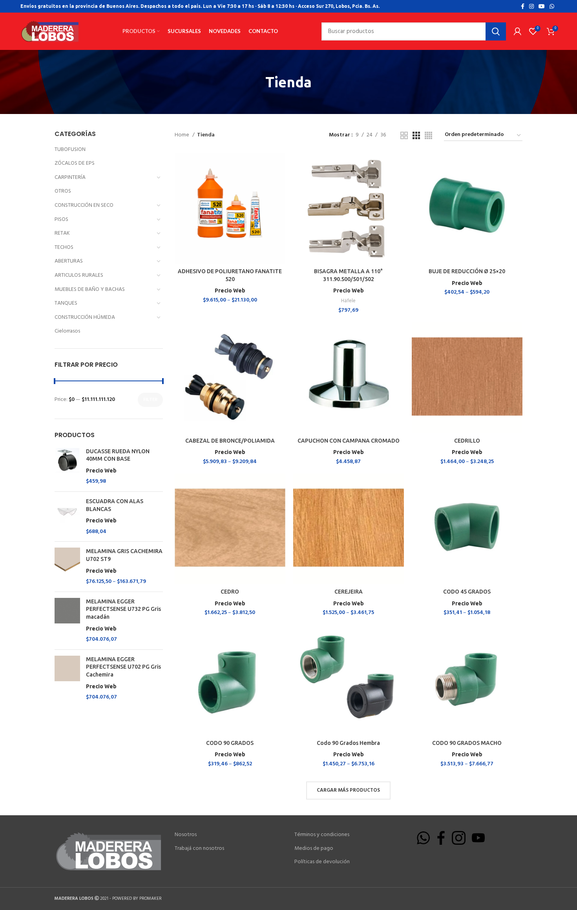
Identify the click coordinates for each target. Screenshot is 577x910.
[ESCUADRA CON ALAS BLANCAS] (67, 516)
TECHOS (64, 247)
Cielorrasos (67, 331)
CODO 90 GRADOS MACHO (467, 743)
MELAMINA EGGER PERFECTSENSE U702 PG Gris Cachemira (123, 672)
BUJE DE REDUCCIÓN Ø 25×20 (467, 271)
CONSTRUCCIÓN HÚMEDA (85, 317)
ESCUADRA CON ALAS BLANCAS (114, 511)
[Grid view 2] (404, 135)
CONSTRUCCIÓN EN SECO (84, 205)
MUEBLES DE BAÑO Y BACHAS (90, 289)
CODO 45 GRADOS (467, 591)
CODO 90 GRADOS (230, 743)
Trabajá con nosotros (199, 849)
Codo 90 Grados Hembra (348, 743)
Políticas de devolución (322, 862)
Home (182, 135)
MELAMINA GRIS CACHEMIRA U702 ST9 (124, 561)
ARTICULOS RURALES (79, 275)
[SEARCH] (496, 31)
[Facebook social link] (523, 6)
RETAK (62, 233)
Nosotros (186, 835)
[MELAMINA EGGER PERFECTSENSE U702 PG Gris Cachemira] (67, 678)
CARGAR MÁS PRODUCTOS (348, 790)
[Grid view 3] (416, 135)
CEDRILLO (467, 441)
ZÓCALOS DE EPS (75, 163)
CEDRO (230, 591)
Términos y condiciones (321, 835)
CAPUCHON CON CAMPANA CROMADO (349, 441)
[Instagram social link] (531, 6)
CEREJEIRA (348, 591)
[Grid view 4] (428, 135)
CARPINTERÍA (70, 177)
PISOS (61, 219)
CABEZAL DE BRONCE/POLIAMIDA (230, 441)
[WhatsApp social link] (552, 6)
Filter (150, 400)
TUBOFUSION (70, 149)
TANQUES (66, 303)
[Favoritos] (279, 183)
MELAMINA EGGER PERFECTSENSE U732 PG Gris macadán (123, 615)
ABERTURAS (69, 261)
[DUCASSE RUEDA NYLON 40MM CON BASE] (67, 466)
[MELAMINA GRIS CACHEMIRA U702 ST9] (67, 566)
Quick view (279, 166)
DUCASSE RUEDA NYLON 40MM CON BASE (118, 461)
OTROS (63, 191)
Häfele (348, 301)
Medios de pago (313, 849)
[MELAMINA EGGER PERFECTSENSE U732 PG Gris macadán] (67, 620)
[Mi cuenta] (517, 31)
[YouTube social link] (541, 6)
